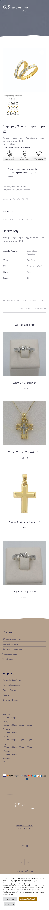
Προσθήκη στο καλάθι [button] (24, 389)
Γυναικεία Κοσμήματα (12, 680)
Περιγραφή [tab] (8, 211)
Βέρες (14, 190)
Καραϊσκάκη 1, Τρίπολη (24, 825)
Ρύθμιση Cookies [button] (10, 899)
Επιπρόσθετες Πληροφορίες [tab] (18, 219)
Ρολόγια (6, 695)
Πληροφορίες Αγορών (12, 639)
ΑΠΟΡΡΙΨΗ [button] (9, 904)
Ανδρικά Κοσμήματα (11, 685)
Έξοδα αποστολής (10, 654)
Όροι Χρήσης (8, 659)
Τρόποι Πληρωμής (10, 644)
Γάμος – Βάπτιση (10, 690)
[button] (41, 52)
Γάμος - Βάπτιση (23, 190)
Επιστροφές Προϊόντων (12, 649)
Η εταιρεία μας (25, 871)
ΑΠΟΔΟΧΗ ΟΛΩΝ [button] (27, 899)
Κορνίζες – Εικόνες (11, 700)
